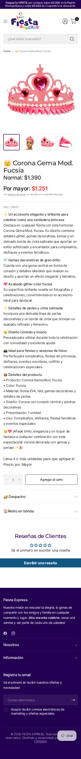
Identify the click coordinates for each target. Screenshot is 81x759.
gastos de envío (17, 194)
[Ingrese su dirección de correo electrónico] (73, 700)
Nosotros (11, 644)
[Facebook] (7, 633)
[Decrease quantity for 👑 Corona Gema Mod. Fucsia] (7, 480)
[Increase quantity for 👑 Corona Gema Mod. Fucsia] (19, 480)
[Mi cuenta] (65, 21)
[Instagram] (15, 633)
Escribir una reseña (40, 563)
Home (7, 51)
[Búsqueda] (72, 39)
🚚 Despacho (14, 496)
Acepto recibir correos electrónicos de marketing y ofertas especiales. (37, 711)
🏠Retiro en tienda (18, 511)
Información (13, 657)
